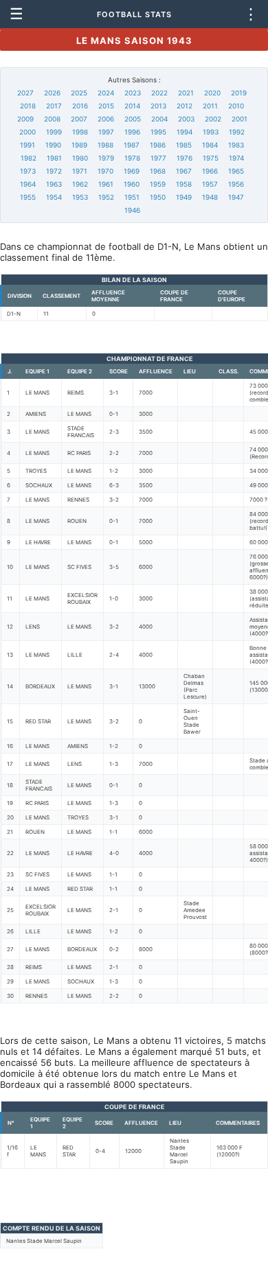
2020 (212, 93)
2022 (159, 93)
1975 (211, 158)
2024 (106, 93)
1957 (210, 184)
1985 (184, 145)
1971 (79, 171)
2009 (25, 119)
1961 (105, 184)
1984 (210, 145)
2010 (236, 106)
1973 (28, 171)
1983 (236, 145)
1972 (54, 171)
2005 (132, 119)
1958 (184, 184)
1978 (132, 158)
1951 (131, 197)
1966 (210, 171)
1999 (54, 132)
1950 (158, 197)
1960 (131, 184)
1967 (184, 171)
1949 (184, 197)
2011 (210, 106)
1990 (53, 145)
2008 (52, 119)
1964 (28, 184)
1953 (80, 197)
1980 (80, 158)
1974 (236, 158)
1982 (28, 158)
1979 (106, 158)
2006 (106, 119)
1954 (54, 197)
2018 (28, 106)
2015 (106, 106)
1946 (132, 210)
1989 (79, 145)
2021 (186, 93)
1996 (132, 132)
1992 (237, 132)
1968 (158, 171)
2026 (52, 93)
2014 (132, 106)
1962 (80, 184)
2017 (54, 106)
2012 (184, 106)
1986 (158, 145)
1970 (105, 171)
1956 (236, 184)
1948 (210, 197)
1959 (158, 184)
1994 (184, 132)
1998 (80, 132)
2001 (239, 119)
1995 (158, 132)
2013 (158, 106)
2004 (159, 119)
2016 (80, 106)
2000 (27, 132)
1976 (184, 158)
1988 (105, 145)
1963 (54, 184)
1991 (27, 145)
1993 (211, 132)
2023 (132, 93)
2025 (79, 93)
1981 (54, 158)
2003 (186, 119)
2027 (25, 93)
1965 (236, 171)
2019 (239, 93)
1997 (106, 132)
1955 (28, 197)
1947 (236, 197)
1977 (158, 158)
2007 (79, 119)
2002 (213, 119)
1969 (131, 171)
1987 (131, 145)
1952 (106, 197)
